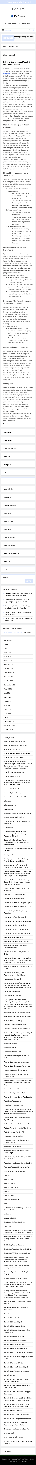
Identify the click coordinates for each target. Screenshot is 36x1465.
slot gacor (6, 74)
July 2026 (7, 644)
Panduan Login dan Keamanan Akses (16, 1062)
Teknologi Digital (9, 1375)
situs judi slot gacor (10, 1183)
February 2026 (8, 664)
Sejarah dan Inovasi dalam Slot (14, 1171)
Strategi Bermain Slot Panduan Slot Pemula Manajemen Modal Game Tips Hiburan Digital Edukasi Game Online (18, 1284)
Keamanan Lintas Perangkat (13, 937)
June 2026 (7, 648)
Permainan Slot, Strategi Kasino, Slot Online (18, 1163)
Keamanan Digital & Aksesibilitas (15, 925)
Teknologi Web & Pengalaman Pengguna (17, 1419)
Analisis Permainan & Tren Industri (15, 757)
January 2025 (8, 717)
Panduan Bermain (10, 1048)
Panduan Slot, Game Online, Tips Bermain (18, 1097)
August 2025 (8, 689)
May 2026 (7, 652)
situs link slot (8, 489)
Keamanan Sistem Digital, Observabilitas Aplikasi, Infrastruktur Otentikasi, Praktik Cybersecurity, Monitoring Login (17, 960)
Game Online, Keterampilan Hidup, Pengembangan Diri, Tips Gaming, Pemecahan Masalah (15, 834)
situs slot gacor (9, 521)
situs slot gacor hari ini (12, 554)
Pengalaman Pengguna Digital (14, 1105)
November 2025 (9, 677)
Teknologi (7, 1314)
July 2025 (7, 693)
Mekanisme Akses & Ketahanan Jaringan (17, 1012)
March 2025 (8, 709)
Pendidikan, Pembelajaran (12, 1101)
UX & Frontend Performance (13, 1437)
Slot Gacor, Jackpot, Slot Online (14, 1222)
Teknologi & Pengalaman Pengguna (16, 1348)
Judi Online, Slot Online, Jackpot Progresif (18, 903)
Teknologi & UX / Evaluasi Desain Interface (18, 1353)
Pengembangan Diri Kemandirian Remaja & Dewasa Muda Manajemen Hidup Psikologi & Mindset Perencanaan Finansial (18, 1111)
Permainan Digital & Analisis (13, 1136)
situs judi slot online (11, 1187)
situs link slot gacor (10, 448)
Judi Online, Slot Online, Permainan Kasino (18, 907)
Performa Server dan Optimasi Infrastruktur (18, 1124)
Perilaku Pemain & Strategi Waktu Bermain (18, 1128)
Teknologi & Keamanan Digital (14, 1336)
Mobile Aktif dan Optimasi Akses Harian (17, 1017)
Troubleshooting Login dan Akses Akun (17, 1429)
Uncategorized (9, 1433)
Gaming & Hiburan (10, 855)
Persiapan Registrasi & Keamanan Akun (17, 1167)
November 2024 (9, 725)
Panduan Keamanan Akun (12, 1052)
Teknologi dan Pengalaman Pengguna (16, 1371)
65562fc (7, 68)
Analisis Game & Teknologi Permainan (17, 753)
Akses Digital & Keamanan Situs (15, 741)
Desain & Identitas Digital (12, 776)
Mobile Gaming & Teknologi (13, 1021)
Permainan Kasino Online (12, 1146)
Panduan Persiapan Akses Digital (15, 1093)
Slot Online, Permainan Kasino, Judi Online (18, 1249)
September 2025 (9, 685)
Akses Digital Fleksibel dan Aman (15, 745)
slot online (7, 1226)
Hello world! (28, 632)
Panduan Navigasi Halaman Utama (15, 1070)
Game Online (8, 827)
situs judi (7, 1175)
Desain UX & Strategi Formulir (14, 789)
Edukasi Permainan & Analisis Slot (15, 797)
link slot (7, 481)
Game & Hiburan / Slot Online (14, 817)
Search (5, 577)
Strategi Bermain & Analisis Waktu (15, 1278)
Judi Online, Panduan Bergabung (14, 899)
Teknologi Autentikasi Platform (14, 1363)
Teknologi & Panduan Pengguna (14, 1344)
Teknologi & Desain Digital (13, 1322)
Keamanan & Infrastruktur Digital (15, 917)
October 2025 (8, 681)
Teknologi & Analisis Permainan (14, 1318)
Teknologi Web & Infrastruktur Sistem (16, 1414)
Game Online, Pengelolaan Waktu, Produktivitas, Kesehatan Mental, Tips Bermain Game (16, 842)
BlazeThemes (22, 1461)
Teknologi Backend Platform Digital (16, 1367)
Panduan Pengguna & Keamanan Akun (16, 1089)
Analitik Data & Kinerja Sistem (14, 772)
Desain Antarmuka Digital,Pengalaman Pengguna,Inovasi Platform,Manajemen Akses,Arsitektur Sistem (17, 782)
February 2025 (8, 713)
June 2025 (7, 697)
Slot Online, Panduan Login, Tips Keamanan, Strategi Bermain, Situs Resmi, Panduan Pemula (18, 1239)
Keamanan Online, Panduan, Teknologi (16, 941)
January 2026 (8, 669)
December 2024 (9, 721)
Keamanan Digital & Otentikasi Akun (16, 929)
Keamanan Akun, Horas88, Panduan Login (18, 921)
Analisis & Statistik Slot (12, 749)
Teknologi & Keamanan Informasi (15, 1340)
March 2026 (8, 660)
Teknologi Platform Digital (13, 1410)
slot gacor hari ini (10, 505)
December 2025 (9, 673)
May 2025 (7, 701)
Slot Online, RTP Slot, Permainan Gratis (17, 1253)
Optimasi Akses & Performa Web (15, 1025)
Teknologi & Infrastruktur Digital (14, 1326)
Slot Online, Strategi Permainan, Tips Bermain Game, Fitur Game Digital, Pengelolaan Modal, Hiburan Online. (16, 1259)
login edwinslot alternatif (12, 996)
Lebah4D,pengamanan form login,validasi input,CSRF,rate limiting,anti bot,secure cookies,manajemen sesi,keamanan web (17, 985)
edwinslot (7, 801)
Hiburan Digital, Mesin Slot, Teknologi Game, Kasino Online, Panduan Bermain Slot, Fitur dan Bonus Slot (17, 882)
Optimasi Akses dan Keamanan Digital (17, 1029)
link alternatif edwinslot (12, 991)
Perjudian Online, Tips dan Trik (14, 1132)
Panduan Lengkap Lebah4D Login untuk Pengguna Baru (18, 2)
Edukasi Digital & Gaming (12, 793)
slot (5, 1204)
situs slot (7, 457)
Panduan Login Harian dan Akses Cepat (17, 1066)
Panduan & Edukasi (10, 1043)
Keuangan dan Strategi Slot (13, 979)
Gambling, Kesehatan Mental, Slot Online (17, 813)
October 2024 (8, 729)
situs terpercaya (9, 537)
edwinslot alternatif (10, 805)
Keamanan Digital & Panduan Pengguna (17, 933)
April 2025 (7, 705)
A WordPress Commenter (13, 632)
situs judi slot (8, 1179)
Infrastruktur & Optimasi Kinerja (14, 894)
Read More (6, 424)
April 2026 (7, 656)
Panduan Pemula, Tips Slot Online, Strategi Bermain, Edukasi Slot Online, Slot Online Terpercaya (18, 1083)
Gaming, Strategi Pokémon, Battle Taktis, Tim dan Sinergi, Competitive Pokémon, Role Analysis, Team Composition (17, 874)
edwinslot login (9, 809)
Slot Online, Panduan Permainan (14, 1245)
